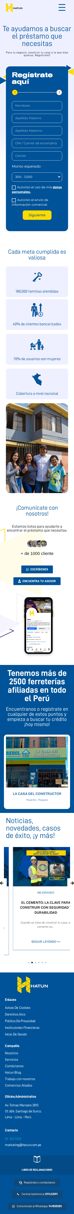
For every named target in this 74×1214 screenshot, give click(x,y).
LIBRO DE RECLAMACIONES (37, 1169)
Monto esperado (27, 166)
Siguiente (37, 215)
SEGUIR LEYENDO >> (37, 941)
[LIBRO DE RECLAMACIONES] (37, 1159)
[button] (28, 962)
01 (13, 1139)
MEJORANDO (37, 892)
